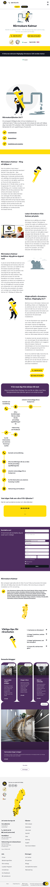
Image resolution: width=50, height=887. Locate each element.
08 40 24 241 (5, 846)
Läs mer (6, 698)
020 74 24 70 (14, 2)
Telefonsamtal (29, 561)
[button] (48, 2)
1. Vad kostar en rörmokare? (35, 630)
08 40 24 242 (5, 838)
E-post (27, 563)
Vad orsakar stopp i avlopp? (7, 681)
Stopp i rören (25, 680)
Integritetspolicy (16, 883)
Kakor (7, 883)
